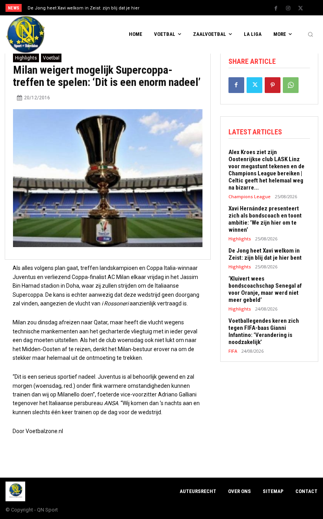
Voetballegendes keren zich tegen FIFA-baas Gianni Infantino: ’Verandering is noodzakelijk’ (263, 331)
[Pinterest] (272, 85)
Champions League (249, 196)
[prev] (165, 8)
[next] (178, 8)
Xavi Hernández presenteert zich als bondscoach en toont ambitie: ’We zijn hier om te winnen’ (265, 219)
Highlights (26, 58)
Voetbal (51, 58)
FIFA (232, 351)
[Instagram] (288, 8)
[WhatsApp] (291, 85)
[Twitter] (300, 8)
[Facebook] (276, 8)
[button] (310, 34)
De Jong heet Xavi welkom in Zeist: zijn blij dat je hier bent (265, 254)
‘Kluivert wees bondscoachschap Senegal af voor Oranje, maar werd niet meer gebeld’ (265, 289)
